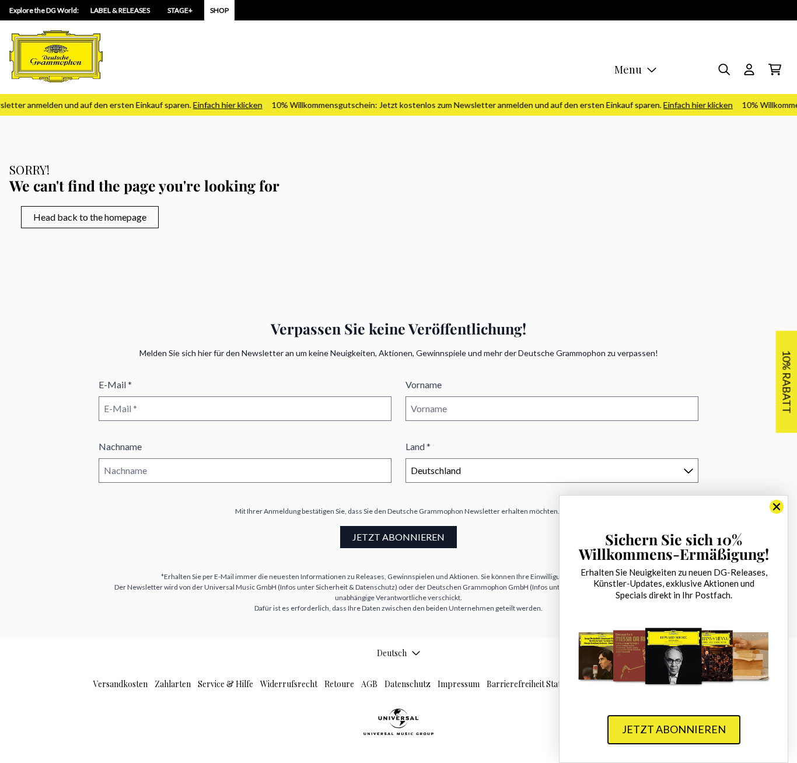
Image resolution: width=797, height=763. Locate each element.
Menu (628, 69)
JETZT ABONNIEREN (398, 536)
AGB (369, 683)
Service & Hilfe (225, 683)
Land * (418, 446)
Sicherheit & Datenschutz (355, 587)
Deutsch (392, 653)
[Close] (777, 507)
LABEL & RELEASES (120, 10)
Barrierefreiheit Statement (535, 683)
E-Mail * (115, 384)
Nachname (120, 446)
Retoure (339, 683)
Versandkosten (120, 683)
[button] (786, 381)
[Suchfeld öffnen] (723, 69)
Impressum (459, 683)
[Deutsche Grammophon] (56, 56)
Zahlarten (173, 683)
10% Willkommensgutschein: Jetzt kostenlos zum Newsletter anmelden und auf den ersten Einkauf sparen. (497, 105)
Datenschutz (407, 683)
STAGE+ (180, 10)
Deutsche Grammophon (425, 511)
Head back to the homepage (89, 216)
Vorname (424, 384)
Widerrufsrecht (288, 683)
